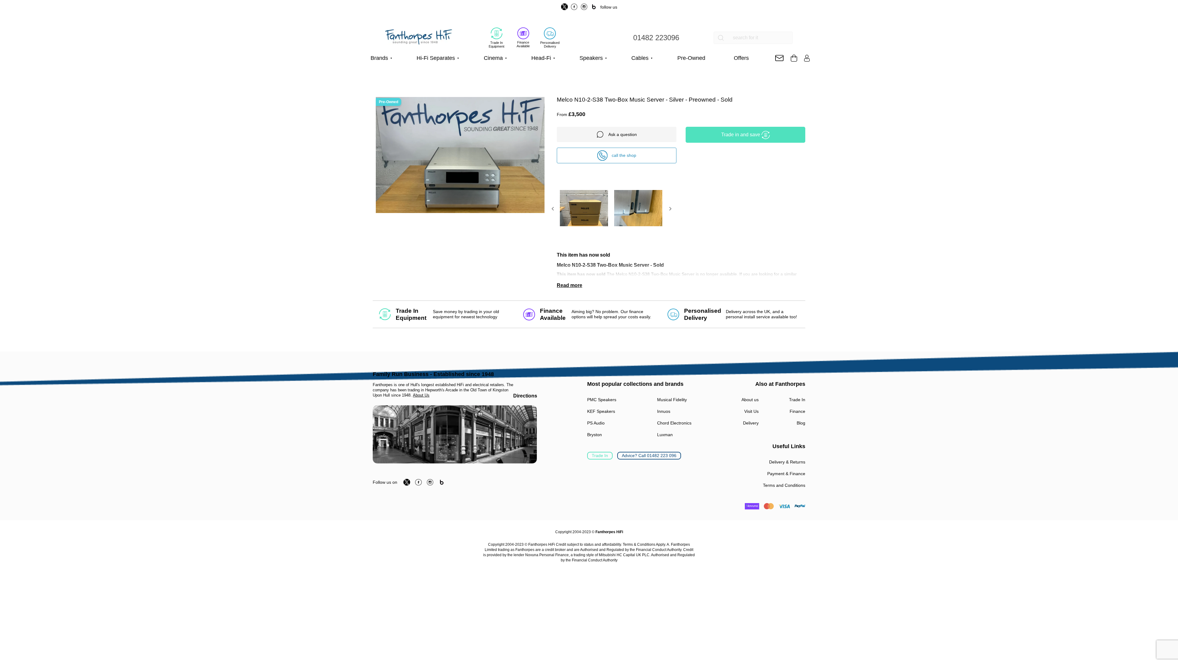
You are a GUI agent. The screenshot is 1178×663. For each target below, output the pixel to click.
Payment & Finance (786, 473)
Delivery (751, 423)
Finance (797, 411)
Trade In (600, 455)
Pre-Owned (691, 58)
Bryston (594, 434)
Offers (741, 58)
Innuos (663, 411)
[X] (564, 6)
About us (750, 399)
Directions (525, 395)
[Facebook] (574, 6)
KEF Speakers (601, 411)
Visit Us (751, 411)
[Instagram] (584, 6)
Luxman (665, 434)
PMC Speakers (601, 399)
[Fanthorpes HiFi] (418, 37)
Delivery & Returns (787, 461)
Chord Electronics (674, 423)
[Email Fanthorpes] (779, 58)
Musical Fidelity (672, 399)
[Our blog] (594, 6)
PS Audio (596, 423)
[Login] (807, 58)
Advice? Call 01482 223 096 (649, 455)
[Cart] (794, 58)
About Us (421, 395)
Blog (801, 423)
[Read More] (681, 285)
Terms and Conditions (784, 485)
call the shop (624, 155)
